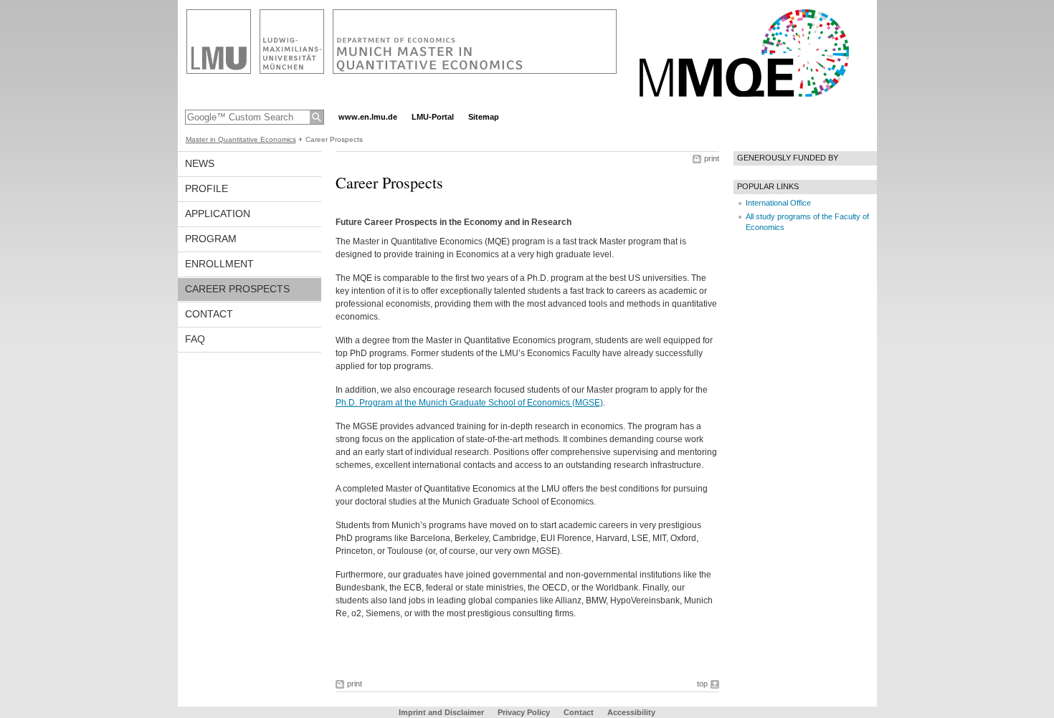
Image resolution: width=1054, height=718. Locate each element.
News (199, 163)
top (702, 683)
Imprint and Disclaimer (441, 712)
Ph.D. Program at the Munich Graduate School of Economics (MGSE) (469, 403)
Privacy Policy (524, 712)
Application (217, 213)
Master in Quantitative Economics (241, 139)
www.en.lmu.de (367, 117)
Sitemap (483, 117)
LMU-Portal (433, 117)
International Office (778, 202)
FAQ (195, 339)
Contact (209, 314)
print (711, 158)
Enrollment (219, 263)
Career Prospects (237, 289)
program (211, 238)
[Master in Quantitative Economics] (527, 103)
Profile (206, 188)
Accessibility (631, 712)
